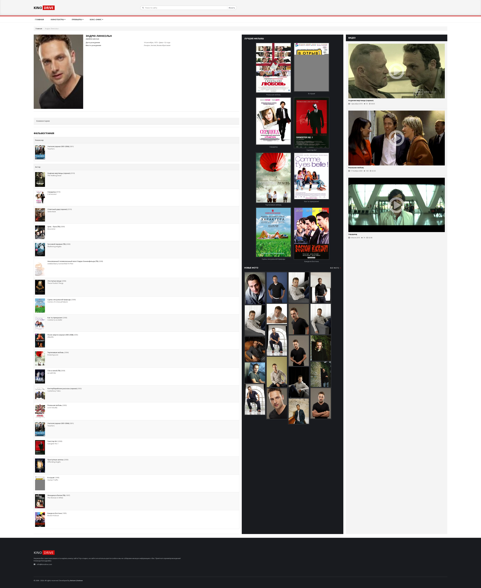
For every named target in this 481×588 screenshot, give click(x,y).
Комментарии (43, 121)
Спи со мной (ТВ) (53, 370)
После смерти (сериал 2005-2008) (60, 335)
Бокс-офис (96, 19)
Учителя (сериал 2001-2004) (58, 146)
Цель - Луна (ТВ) (53, 226)
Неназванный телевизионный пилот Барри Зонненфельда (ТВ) (72, 261)
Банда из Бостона (54, 513)
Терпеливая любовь (55, 352)
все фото (335, 268)
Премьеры (77, 19)
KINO (43, 8)
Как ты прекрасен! (54, 317)
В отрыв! (50, 477)
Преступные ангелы (55, 460)
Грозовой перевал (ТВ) (56, 244)
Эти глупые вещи (54, 281)
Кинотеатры (57, 19)
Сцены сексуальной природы (59, 299)
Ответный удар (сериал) (57, 209)
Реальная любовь (54, 405)
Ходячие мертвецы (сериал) (58, 173)
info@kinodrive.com (44, 564)
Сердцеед (51, 192)
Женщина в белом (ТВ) (56, 495)
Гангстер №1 (52, 441)
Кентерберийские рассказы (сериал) (62, 388)
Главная (39, 19)
